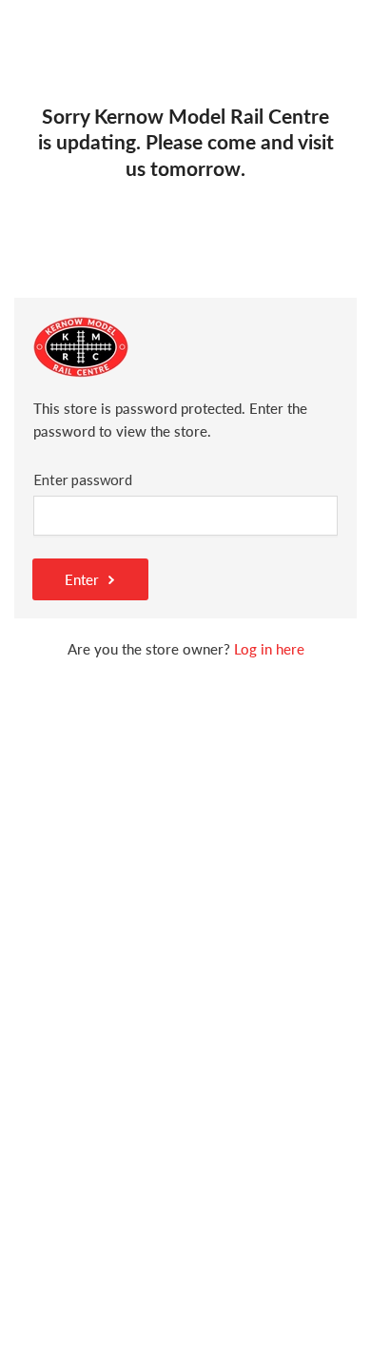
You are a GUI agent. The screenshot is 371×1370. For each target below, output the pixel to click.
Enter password (82, 479)
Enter (82, 579)
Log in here (269, 648)
